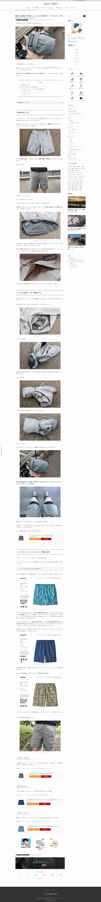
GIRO (76, 168)
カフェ (71, 145)
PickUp (32, 871)
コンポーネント (71, 172)
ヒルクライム (75, 178)
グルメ (71, 115)
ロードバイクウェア (37, 871)
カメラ (70, 118)
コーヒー (76, 172)
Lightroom (71, 120)
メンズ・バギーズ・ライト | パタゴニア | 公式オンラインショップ (37, 768)
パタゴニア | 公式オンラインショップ (40, 609)
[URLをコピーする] (1, 458)
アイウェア (77, 170)
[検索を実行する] (84, 16)
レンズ (71, 124)
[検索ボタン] (75, 7)
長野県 (69, 189)
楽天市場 (46, 538)
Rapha (69, 170)
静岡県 (77, 189)
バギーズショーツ (27, 92)
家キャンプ (71, 131)
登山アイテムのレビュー (74, 158)
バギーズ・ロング (27, 94)
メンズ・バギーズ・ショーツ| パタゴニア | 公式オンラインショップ (37, 795)
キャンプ (71, 127)
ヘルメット (81, 178)
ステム (74, 174)
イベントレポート (73, 143)
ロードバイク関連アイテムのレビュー (23, 871)
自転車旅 (80, 187)
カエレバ (34, 536)
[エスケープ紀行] (50, 4)
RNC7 (73, 170)
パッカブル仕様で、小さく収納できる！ (30, 87)
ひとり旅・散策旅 (72, 111)
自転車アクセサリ (75, 187)
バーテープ (70, 178)
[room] (77, 0)
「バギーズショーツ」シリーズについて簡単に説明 (32, 89)
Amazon (34, 538)
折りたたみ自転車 (72, 154)
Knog (80, 168)
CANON (74, 166)
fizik (69, 168)
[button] (19, 891)
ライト (73, 180)
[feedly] (82, 0)
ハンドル (75, 176)
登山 (70, 156)
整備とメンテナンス (73, 151)
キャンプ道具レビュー (73, 129)
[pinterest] (78, 0)
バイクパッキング (82, 176)
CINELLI (82, 166)
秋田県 (80, 185)
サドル (80, 172)
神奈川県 (76, 185)
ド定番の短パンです (25, 85)
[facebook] (72, 0)
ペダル (69, 180)
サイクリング (72, 147)
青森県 (73, 189)
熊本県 (69, 185)
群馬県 (69, 187)
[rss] (83, 0)
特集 (72, 185)
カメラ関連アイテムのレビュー (75, 122)
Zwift (70, 138)
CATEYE (78, 166)
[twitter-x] (74, 0)
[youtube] (80, 0)
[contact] (85, 0)
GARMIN (72, 168)
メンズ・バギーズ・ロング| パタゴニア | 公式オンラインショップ (36, 821)
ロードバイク (71, 136)
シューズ (69, 174)
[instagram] (75, 0)
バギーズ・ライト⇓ (27, 90)
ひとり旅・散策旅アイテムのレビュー (76, 113)
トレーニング (70, 176)
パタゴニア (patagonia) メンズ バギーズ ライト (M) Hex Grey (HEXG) (41, 535)
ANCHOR (69, 166)
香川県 (80, 189)
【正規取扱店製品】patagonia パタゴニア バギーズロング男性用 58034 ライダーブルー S (43, 826)
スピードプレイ (79, 174)
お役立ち (71, 140)
